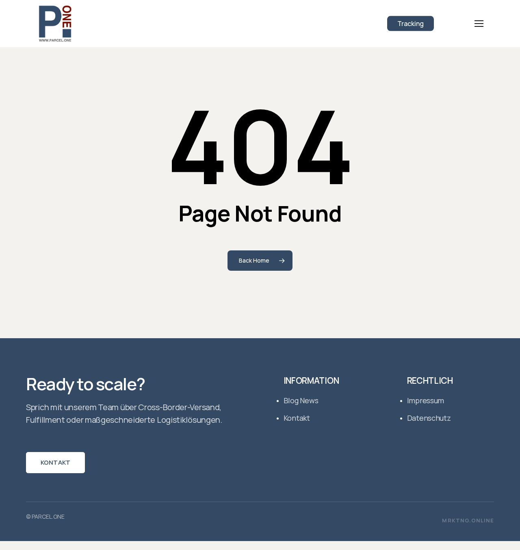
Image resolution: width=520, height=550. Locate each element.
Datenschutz (429, 418)
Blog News (301, 400)
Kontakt (56, 462)
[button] (478, 24)
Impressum (425, 400)
